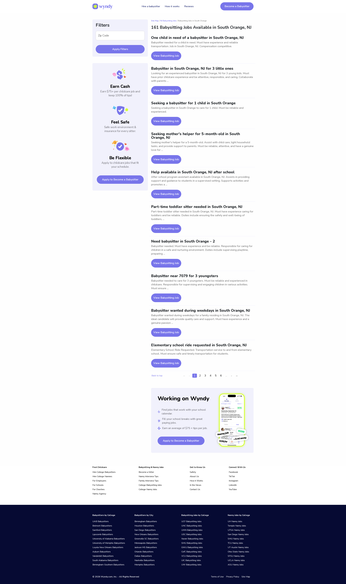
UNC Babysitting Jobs (191, 525)
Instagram (233, 480)
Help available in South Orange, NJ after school (192, 172)
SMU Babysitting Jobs (191, 543)
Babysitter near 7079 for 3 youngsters (184, 276)
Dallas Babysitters (143, 556)
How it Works (196, 480)
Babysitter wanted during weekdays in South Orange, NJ (200, 310)
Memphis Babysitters (144, 564)
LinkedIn (233, 485)
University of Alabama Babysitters (108, 538)
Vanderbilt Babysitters (103, 556)
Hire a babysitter (151, 6)
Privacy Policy (232, 576)
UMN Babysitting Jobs (191, 530)
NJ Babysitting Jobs (168, 20)
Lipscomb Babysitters (102, 534)
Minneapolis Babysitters (145, 543)
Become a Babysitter (236, 6)
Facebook (233, 472)
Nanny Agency (99, 493)
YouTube (233, 489)
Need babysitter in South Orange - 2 (183, 241)
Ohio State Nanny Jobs (238, 551)
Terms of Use (217, 576)
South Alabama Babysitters (105, 560)
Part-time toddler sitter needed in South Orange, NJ (196, 207)
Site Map (155, 20)
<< (184, 376)
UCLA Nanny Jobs (236, 560)
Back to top (157, 376)
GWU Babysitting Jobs (192, 547)
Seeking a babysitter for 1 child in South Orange (193, 103)
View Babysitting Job (166, 56)
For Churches (98, 489)
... (226, 375)
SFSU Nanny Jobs (236, 556)
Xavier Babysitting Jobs (192, 538)
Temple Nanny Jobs (237, 525)
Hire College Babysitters (104, 472)
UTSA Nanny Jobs (236, 530)
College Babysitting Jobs (150, 485)
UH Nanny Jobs (235, 521)
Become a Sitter (146, 472)
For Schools (98, 485)
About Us (194, 476)
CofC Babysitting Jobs (191, 551)
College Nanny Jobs (148, 489)
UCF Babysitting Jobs (191, 521)
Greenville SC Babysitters (146, 538)
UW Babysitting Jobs (191, 564)
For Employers (99, 480)
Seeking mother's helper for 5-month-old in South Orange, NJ (195, 135)
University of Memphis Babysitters (108, 543)
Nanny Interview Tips (148, 476)
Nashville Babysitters (144, 560)
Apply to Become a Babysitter (120, 179)
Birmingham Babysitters (145, 521)
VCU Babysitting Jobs (191, 556)
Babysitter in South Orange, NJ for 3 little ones (192, 68)
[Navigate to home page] (102, 6)
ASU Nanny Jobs (236, 564)
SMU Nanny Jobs (236, 538)
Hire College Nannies (102, 476)
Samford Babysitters (102, 530)
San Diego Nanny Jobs (238, 534)
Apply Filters (120, 49)
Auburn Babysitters (101, 551)
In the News (195, 485)
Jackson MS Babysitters (145, 547)
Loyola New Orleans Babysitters (107, 547)
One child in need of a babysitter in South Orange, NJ (197, 38)
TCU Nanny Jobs (235, 543)
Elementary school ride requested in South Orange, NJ (199, 345)
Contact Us (195, 489)
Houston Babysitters (144, 525)
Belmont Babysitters (102, 525)
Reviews (189, 6)
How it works (172, 6)
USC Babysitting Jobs (191, 534)
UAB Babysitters (100, 521)
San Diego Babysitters (145, 530)
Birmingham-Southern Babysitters (108, 564)
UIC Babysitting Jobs (191, 560)
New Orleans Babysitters (146, 534)
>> (237, 376)
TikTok (232, 476)
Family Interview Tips (149, 480)
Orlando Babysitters (143, 551)
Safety (193, 472)
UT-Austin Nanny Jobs (238, 547)
